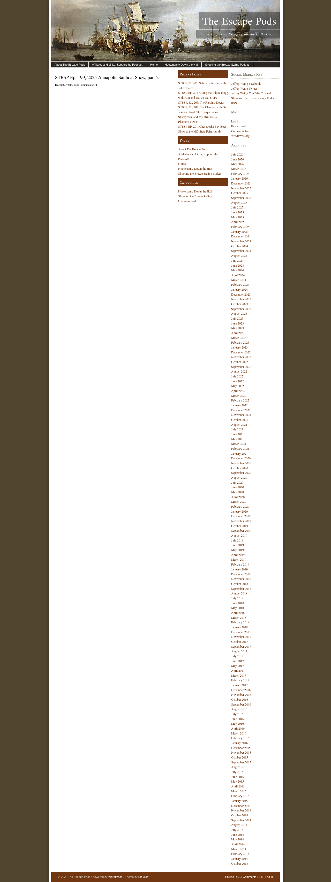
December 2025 (241, 183)
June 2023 (237, 323)
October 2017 (239, 641)
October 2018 (239, 584)
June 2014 (237, 834)
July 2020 (237, 482)
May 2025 (237, 217)
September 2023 (241, 309)
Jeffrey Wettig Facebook (246, 83)
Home (154, 64)
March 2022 (238, 395)
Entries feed (238, 126)
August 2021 (239, 424)
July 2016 (237, 714)
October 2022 (239, 362)
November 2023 (241, 299)
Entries (229, 876)
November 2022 (241, 357)
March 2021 (238, 444)
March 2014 (238, 849)
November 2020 (241, 463)
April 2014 (238, 844)
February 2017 (240, 680)
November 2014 (241, 810)
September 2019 (241, 530)
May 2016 (237, 723)
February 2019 (240, 564)
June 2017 (237, 661)
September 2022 (241, 367)
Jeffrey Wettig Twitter (244, 88)
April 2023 (238, 333)
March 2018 (238, 617)
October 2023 (239, 304)
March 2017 (238, 675)
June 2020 (237, 487)
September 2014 (241, 820)
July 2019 (237, 540)
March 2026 (238, 169)
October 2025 (239, 193)
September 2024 (241, 251)
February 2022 (240, 400)
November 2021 (241, 415)
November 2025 (241, 188)
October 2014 (239, 815)
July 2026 (237, 154)
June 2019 (237, 545)
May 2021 (237, 439)
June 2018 (237, 603)
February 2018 (240, 622)
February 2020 (240, 506)
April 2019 (238, 555)
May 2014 (237, 839)
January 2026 (239, 178)
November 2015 (241, 752)
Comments (250, 876)
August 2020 (239, 477)
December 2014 (241, 805)
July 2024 (237, 260)
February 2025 (240, 227)
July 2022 (237, 376)
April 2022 (238, 391)
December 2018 (241, 574)
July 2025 (237, 207)
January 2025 (239, 231)
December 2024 (241, 236)
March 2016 (238, 733)
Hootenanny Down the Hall (181, 64)
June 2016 (237, 719)
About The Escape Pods (70, 64)
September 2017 (241, 646)
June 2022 (237, 381)
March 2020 (238, 501)
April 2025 (238, 222)
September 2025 (241, 198)
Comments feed (240, 131)
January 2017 (239, 685)
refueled (143, 876)
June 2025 (237, 212)
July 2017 (237, 656)
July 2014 (237, 829)
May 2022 (237, 386)
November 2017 (241, 637)
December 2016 (241, 690)
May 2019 (237, 550)
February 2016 (240, 738)
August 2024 (239, 255)
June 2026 (237, 159)
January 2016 (239, 743)
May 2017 (237, 665)
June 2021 (237, 434)
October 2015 (239, 757)
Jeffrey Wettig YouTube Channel (251, 93)
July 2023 (237, 318)
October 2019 (239, 526)
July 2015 (237, 772)
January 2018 (239, 627)
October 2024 (239, 246)
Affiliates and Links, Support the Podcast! (117, 64)
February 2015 (240, 796)
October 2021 (239, 419)
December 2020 (241, 458)
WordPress (115, 876)
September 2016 (241, 704)
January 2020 (239, 511)
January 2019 (239, 569)
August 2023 (239, 313)
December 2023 (241, 294)
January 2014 (239, 858)
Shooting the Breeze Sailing (195, 196)
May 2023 (237, 328)
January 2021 (239, 453)
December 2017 (241, 632)
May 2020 (237, 492)
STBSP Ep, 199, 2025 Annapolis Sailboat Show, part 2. (107, 77)
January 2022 (239, 405)
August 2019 (239, 535)
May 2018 (237, 608)
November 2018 (241, 579)
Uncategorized (187, 201)
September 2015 (241, 762)
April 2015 (238, 786)
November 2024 (241, 241)
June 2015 (237, 777)
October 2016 (239, 699)
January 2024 (239, 289)
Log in (235, 121)
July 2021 (237, 429)
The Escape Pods (239, 20)
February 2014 (240, 854)
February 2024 (240, 284)
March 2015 (238, 791)
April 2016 (238, 728)
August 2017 (239, 651)
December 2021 (241, 410)
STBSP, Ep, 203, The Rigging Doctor (201, 102)
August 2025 (239, 202)
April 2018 (238, 612)
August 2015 (239, 767)
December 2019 (241, 516)
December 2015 (241, 748)
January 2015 (239, 801)
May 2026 (237, 164)
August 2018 (239, 593)
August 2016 (239, 709)
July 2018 (237, 598)
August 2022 (239, 371)
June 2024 (237, 265)
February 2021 (240, 448)
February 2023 (240, 342)
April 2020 (238, 497)
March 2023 (238, 338)
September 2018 (241, 588)
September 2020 (241, 472)
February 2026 (240, 174)
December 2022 (241, 352)
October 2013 (239, 863)
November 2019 (241, 521)
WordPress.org (240, 136)
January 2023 (239, 347)
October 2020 (239, 468)
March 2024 (238, 280)
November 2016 (241, 694)
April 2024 (238, 275)
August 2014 (239, 825)
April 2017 (238, 670)
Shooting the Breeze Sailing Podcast (227, 64)
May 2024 (237, 270)
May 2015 (237, 781)
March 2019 (238, 559)
